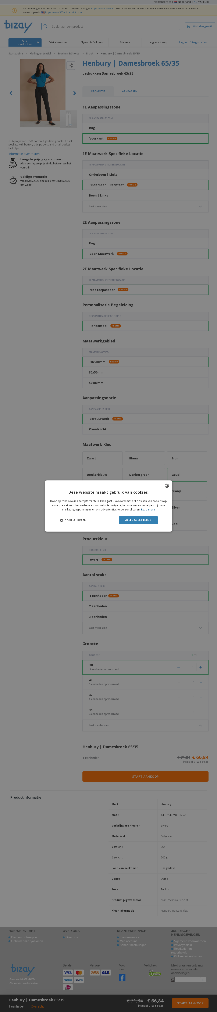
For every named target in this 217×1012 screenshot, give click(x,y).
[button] (73, 520)
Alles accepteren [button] (138, 520)
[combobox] (167, 485)
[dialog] (108, 506)
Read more (148, 509)
